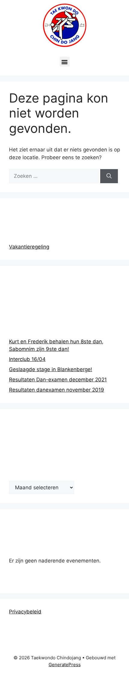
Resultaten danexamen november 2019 (56, 390)
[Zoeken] (109, 176)
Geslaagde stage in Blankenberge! (50, 369)
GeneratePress (65, 664)
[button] (65, 62)
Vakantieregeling (29, 247)
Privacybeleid (25, 612)
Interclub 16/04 (27, 359)
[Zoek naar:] (54, 176)
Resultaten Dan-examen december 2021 (58, 380)
